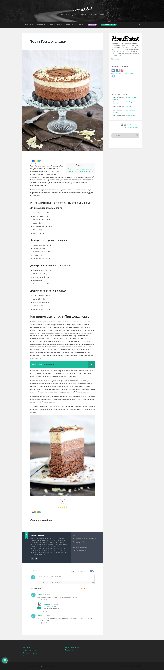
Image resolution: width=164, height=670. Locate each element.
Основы (40, 24)
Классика (78, 538)
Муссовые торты (87, 538)
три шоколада (89, 541)
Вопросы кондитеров (74, 24)
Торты (95, 538)
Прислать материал (72, 647)
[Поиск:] (125, 135)
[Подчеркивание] (43, 582)
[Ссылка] (57, 582)
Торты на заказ (28, 656)
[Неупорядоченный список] (50, 582)
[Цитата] (53, 582)
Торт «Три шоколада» (48, 41)
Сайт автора (36, 558)
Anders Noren (130, 666)
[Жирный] (38, 582)
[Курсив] (41, 582)
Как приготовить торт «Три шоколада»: (80, 171)
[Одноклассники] (35, 161)
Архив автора (32, 558)
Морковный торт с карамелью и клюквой (124, 116)
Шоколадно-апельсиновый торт (123, 107)
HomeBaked (82, 9)
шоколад (78, 542)
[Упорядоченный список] (48, 582)
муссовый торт (80, 541)
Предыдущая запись (81, 547)
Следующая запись (81, 550)
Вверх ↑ (139, 666)
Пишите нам (69, 650)
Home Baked (46, 604)
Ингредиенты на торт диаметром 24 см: (80, 169)
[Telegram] (40, 161)
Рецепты (28, 24)
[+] (62, 582)
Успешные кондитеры (30, 653)
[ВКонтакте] (33, 161)
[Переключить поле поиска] (139, 24)
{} (59, 582)
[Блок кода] (55, 582)
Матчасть (26, 647)
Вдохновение (55, 24)
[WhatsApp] (38, 161)
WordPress (51, 666)
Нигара (55, 606)
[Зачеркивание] (45, 582)
